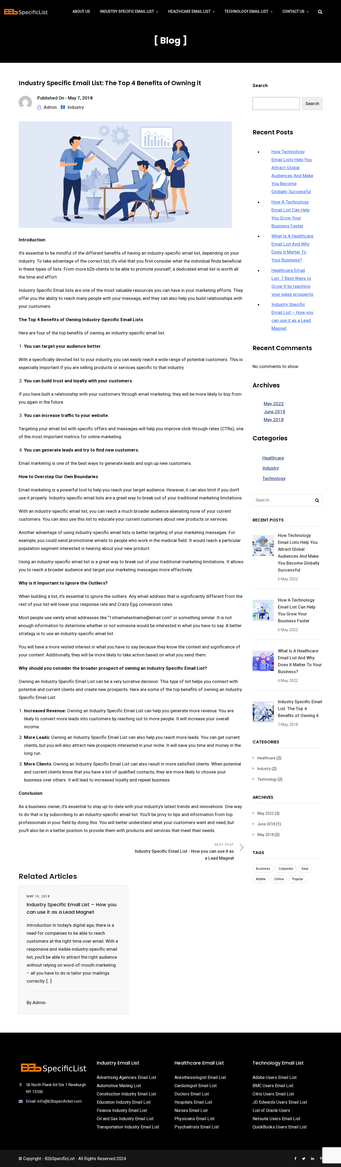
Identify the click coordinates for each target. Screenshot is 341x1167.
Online (279, 879)
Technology (274, 478)
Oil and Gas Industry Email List (125, 1118)
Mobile (261, 879)
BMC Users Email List (273, 1085)
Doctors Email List (191, 1093)
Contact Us (293, 11)
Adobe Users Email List (275, 1077)
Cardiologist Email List (195, 1085)
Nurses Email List (191, 1110)
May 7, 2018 (80, 98)
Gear (305, 869)
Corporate (286, 869)
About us (81, 11)
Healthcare (273, 458)
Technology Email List (246, 11)
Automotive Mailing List (119, 1085)
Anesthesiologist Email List (200, 1077)
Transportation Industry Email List (128, 1126)
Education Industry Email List (124, 1102)
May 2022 (274, 403)
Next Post (184, 852)
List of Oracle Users (271, 1110)
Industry (75, 107)
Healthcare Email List (189, 11)
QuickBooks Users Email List (280, 1126)
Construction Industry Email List (126, 1093)
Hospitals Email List (193, 1102)
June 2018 (274, 411)
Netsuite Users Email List (276, 1118)
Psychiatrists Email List (196, 1126)
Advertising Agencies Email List (126, 1077)
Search (260, 85)
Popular (297, 879)
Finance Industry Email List (122, 1110)
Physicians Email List (194, 1118)
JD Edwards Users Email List (280, 1102)
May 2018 (274, 419)
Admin (50, 107)
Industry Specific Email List (127, 11)
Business (263, 869)
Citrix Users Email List (273, 1093)
